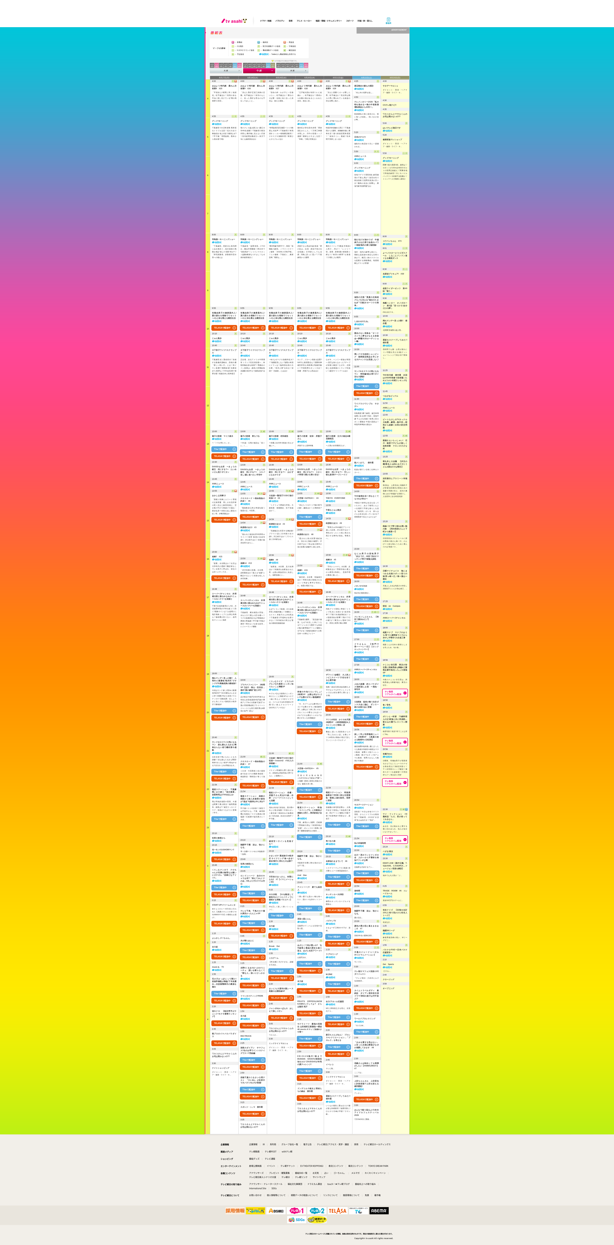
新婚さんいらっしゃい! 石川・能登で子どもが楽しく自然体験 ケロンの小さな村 (395, 444)
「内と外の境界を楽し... (363, 93)
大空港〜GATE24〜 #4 (308, 498)
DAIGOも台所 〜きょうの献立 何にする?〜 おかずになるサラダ (281, 472)
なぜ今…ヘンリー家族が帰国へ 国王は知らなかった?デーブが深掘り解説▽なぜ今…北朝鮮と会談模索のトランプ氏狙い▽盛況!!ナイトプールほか (338, 365)
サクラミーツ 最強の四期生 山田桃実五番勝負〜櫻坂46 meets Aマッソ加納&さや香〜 (309, 1028)
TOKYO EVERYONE (335, 498)
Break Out (274, 946)
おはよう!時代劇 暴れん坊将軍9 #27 (281, 87)
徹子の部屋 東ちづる (250, 436)
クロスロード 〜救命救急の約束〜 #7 (252, 762)
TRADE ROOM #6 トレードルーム (395, 892)
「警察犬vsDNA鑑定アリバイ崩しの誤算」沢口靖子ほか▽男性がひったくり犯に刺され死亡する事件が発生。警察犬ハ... (338, 533)
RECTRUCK (246, 1036)
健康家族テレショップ (392, 139)
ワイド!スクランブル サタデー (366, 405)
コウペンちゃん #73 (392, 241)
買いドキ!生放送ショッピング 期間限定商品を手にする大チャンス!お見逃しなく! (366, 357)
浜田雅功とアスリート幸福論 (395, 479)
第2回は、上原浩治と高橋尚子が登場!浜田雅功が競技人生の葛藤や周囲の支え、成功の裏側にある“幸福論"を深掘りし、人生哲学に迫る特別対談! (395, 490)
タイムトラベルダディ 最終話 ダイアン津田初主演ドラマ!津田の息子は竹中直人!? (366, 994)
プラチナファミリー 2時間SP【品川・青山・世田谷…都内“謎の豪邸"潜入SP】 (252, 687)
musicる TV (218, 967)
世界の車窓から (218, 838)
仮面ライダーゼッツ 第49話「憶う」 (395, 289)
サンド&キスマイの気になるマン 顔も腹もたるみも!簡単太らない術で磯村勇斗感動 (224, 746)
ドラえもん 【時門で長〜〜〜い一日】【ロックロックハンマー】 (366, 647)
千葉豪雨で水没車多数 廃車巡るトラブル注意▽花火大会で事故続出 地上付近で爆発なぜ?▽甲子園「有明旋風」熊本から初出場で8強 (224, 133)
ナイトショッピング (220, 1068)
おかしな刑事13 (219, 495)
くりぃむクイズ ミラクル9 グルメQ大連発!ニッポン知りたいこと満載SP (281, 684)
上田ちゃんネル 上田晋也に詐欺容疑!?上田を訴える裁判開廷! (366, 1084)
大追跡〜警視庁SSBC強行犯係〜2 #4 (281, 496)
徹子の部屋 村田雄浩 (278, 436)
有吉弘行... (387, 922)
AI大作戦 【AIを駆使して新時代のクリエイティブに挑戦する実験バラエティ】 (281, 897)
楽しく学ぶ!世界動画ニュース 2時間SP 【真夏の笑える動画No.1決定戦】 (366, 737)
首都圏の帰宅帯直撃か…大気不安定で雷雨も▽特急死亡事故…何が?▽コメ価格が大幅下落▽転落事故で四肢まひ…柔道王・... (338, 813)
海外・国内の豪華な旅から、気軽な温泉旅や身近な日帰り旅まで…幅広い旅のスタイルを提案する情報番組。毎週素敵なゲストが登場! (366, 257)
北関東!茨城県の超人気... (392, 330)
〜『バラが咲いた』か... (221, 443)
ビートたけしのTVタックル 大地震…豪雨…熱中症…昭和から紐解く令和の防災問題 (395, 423)
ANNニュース (218, 484)
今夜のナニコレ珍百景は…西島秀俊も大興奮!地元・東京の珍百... (395, 682)
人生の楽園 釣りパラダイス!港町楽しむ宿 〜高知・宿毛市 (366, 687)
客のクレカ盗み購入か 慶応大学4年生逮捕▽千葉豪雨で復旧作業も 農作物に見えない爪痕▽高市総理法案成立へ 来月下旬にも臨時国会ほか (252, 133)
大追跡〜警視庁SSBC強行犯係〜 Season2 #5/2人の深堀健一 (281, 761)
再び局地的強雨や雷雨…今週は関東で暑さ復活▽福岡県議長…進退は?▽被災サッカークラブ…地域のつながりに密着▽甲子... (224, 807)
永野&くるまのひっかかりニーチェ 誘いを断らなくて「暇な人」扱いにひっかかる (252, 972)
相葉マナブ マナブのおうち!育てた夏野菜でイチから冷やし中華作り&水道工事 (395, 635)
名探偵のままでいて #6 (336, 861)
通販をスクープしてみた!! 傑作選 (338, 1097)
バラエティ (280, 20)
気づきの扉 (330, 841)
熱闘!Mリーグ (389, 930)
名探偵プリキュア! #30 (393, 274)
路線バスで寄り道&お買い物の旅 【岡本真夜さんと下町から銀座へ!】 (395, 529)
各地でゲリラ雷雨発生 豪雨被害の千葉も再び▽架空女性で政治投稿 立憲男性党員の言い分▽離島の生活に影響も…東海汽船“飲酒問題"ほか (366, 180)
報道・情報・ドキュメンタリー (329, 20)
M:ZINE (329, 974)
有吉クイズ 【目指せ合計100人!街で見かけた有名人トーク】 (395, 912)
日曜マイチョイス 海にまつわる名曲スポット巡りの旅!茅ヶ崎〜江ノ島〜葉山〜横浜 (395, 575)
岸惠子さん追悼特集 (305, 445)
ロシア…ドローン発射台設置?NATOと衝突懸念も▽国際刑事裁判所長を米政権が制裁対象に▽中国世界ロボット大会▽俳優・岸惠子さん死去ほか (309, 365)
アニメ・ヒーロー (304, 20)
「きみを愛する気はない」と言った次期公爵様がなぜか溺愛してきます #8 (366, 1045)
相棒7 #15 (217, 557)
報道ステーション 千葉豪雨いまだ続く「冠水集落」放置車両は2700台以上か (224, 792)
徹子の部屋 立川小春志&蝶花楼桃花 (338, 437)
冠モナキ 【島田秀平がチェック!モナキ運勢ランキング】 (224, 1014)
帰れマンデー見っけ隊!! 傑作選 (395, 322)
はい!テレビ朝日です (392, 128)
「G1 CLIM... (359, 1025)
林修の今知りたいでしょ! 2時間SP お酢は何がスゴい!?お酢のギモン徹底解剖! (309, 694)
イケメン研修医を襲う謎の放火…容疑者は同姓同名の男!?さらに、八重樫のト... (281, 773)
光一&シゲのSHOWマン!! (223, 850)
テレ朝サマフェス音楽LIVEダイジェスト (366, 972)
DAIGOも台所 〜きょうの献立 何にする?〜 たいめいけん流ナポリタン (224, 469)
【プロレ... (387, 971)
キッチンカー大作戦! (335, 894)
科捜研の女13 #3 (248, 527)
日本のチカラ (360, 137)
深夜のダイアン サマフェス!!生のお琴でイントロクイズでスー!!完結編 (252, 1050)
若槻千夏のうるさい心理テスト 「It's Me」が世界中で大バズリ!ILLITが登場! (252, 1080)
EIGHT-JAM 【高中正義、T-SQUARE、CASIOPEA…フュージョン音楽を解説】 (395, 866)
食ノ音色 (386, 705)
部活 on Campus (391, 606)
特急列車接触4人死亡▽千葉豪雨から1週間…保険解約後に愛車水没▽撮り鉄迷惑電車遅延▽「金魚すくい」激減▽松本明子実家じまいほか (338, 133)
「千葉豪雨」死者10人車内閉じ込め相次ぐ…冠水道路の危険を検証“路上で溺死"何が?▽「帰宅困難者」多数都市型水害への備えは (224, 251)
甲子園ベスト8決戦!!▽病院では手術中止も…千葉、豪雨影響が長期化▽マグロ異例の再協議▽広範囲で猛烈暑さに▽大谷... (252, 814)
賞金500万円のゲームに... (393, 900)
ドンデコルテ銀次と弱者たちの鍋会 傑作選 (309, 1089)
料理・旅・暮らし (365, 20)
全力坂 (215, 947)
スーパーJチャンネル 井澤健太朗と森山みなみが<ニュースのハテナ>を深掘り (224, 596)
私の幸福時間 (360, 843)
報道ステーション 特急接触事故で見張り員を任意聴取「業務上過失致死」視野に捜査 (338, 796)
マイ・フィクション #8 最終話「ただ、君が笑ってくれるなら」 (395, 817)
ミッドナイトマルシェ (278, 1043)
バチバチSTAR (360, 586)
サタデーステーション (364, 805)
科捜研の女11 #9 (334, 523)
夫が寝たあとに (247, 941)
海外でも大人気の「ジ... (392, 875)
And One (302, 875)
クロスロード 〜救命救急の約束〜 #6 (252, 499)
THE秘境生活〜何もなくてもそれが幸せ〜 (366, 497)
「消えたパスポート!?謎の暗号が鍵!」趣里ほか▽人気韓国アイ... (309, 508)
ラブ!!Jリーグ (332, 954)
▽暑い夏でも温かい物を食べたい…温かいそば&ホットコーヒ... (309, 899)
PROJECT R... (388, 312)
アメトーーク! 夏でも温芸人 (309, 888)
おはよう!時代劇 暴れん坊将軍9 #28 (309, 87)
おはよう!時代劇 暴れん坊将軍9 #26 (252, 87)
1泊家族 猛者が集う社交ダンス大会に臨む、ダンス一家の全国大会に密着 (366, 704)
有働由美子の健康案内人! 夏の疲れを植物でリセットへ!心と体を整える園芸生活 (224, 315)
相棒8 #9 (273, 560)
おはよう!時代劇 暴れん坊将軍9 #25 (224, 87)
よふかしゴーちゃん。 (221, 938)
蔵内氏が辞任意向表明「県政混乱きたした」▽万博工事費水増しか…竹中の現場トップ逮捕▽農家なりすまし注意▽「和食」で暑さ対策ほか (309, 133)
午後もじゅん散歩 (333, 510)
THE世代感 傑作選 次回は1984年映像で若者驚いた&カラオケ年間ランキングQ (395, 378)
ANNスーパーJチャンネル (365, 669)
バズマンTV (331, 921)
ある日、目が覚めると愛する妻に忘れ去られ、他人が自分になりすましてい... (395, 829)
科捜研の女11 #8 (305, 534)
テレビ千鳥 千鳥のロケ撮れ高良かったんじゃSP (252, 912)
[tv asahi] (234, 21)
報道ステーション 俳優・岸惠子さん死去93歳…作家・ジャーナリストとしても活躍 (281, 796)
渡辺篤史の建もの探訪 (364, 86)
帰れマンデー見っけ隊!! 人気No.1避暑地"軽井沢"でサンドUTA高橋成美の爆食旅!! (224, 681)
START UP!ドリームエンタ (224, 905)
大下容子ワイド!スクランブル (224, 351)
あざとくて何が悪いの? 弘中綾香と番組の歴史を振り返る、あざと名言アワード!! (309, 948)
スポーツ (350, 20)
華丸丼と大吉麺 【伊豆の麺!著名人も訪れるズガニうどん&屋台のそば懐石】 (395, 464)
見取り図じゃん (304, 919)
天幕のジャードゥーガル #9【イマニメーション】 (366, 953)
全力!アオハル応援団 (335, 1001)
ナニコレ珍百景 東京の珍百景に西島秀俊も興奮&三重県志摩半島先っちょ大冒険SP (395, 669)
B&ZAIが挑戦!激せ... (362, 593)
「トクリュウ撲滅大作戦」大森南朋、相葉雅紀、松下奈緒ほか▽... (281, 508)
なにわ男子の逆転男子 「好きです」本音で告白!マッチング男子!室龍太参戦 (366, 556)
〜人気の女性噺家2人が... (336, 445)
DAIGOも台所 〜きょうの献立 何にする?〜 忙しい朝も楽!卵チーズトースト (338, 472)
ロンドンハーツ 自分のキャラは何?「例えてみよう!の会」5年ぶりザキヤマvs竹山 (252, 880)
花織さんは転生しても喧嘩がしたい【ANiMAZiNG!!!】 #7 (366, 1066)
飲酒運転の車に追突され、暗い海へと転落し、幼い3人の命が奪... (366, 117)
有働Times (387, 754)
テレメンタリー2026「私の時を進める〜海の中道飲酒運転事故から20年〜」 (366, 104)
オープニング (388, 988)
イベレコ (330, 1064)
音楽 (290, 20)
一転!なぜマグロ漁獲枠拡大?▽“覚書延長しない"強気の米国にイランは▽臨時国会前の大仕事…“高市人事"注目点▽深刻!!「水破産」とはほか (281, 365)
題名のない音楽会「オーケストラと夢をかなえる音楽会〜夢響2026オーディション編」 (366, 337)
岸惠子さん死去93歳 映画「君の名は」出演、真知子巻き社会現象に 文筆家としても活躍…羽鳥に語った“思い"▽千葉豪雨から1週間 (309, 251)
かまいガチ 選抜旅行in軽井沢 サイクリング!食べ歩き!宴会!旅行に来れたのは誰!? (281, 858)
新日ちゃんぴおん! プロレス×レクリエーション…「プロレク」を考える (338, 1037)
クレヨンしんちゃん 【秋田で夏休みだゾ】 (366, 618)
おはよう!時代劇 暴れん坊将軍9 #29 (338, 87)
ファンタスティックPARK (251, 996)
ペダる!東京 (388, 851)
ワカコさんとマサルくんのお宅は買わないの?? (224, 1055)
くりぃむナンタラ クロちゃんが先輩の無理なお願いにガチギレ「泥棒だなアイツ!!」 (224, 874)
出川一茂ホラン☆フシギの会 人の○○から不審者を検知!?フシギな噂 (366, 857)
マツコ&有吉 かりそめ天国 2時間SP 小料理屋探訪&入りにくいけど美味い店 (338, 722)
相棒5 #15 (302, 570)
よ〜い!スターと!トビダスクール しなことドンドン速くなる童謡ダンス (395, 255)
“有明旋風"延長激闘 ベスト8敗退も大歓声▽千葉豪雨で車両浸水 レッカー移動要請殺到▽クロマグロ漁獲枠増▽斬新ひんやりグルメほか (281, 133)
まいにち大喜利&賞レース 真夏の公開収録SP (281, 989)
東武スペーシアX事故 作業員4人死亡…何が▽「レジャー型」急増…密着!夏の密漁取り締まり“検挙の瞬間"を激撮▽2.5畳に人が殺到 (338, 251)
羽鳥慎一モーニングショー (223, 239)
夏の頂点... (358, 918)
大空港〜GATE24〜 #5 (308, 768)
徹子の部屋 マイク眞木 (222, 436)
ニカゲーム (274, 958)
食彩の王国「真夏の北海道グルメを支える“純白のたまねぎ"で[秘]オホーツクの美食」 (366, 301)
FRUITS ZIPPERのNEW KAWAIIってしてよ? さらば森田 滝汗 (309, 1004)
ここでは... (358, 1072)
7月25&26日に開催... (362, 1119)
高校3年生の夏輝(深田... (363, 935)
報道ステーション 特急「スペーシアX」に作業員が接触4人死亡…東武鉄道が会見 (309, 811)
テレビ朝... (330, 1068)
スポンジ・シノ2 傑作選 (251, 1107)
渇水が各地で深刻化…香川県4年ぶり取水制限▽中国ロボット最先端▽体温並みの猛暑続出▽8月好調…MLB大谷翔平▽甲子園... (281, 813)
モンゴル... (358, 962)
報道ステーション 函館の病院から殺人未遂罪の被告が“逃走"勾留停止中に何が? (252, 799)
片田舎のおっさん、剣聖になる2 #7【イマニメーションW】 (281, 879)
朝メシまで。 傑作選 (364, 463)
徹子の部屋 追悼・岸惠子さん (309, 437)
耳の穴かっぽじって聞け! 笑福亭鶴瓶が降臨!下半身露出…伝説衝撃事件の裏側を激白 (224, 983)
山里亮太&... (302, 957)
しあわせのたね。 (362, 321)
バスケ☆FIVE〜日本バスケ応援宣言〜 (395, 951)
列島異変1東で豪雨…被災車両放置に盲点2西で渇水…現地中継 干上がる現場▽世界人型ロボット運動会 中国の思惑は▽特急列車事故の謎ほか (366, 419)
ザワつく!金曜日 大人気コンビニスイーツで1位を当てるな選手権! (338, 677)
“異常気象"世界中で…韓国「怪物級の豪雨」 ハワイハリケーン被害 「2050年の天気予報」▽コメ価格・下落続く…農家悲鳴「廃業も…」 (281, 251)
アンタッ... (358, 1093)
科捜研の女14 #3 (277, 524)
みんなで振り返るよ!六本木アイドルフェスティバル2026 (366, 1112)
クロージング (388, 979)
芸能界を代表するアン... (363, 867)
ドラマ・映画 (265, 20)
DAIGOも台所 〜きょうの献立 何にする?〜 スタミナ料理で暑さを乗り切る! (309, 472)
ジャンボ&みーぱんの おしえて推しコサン (281, 1009)
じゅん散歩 (217, 338)
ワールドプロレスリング (364, 1019)
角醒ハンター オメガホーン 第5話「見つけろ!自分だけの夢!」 (395, 305)
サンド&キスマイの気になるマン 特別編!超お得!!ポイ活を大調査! (366, 374)
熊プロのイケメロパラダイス (224, 1035)
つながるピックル (390, 396)
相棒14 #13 (246, 563)
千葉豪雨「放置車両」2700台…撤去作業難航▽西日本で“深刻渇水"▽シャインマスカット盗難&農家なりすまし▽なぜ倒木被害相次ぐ (252, 251)
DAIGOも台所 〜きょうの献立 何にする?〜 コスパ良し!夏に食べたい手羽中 (252, 472)
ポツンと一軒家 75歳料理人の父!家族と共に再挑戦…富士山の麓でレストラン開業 (395, 720)
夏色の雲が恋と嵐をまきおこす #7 (366, 927)
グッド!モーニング (220, 121)
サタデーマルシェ (390, 86)
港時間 (357, 891)
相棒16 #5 (331, 560)
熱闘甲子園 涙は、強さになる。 (252, 846)
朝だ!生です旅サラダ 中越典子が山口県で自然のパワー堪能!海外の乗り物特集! (366, 242)
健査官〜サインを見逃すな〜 (281, 842)
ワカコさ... (273, 1035)
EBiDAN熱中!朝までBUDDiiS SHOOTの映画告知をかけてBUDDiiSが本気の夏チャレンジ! (309, 1060)
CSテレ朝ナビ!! (389, 105)
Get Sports (388, 964)
